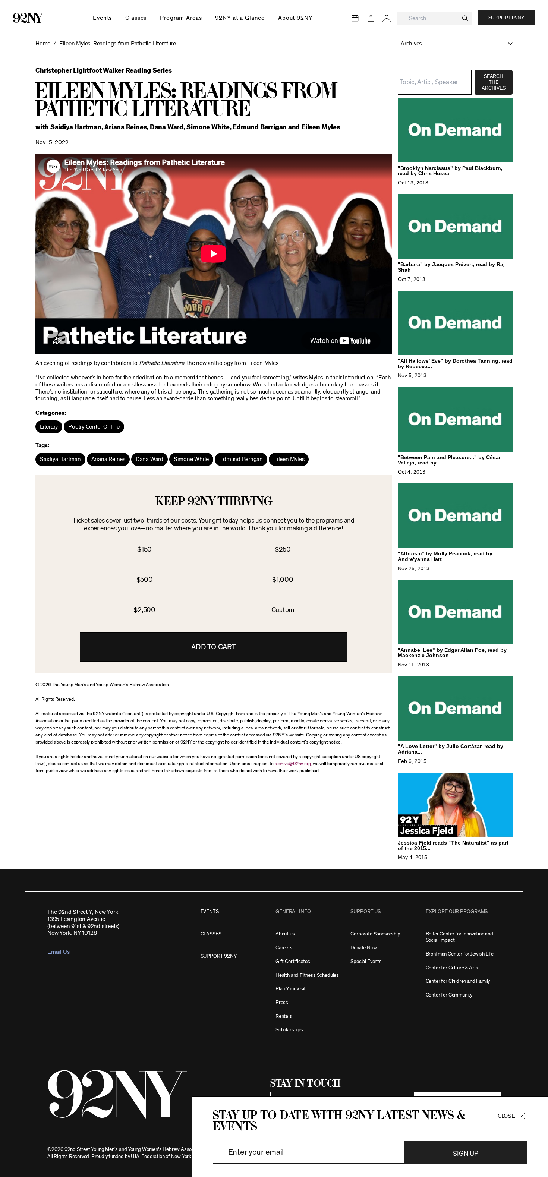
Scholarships (289, 1029)
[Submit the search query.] (465, 18)
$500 (144, 579)
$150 (144, 549)
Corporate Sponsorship (375, 934)
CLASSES (211, 934)
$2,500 (144, 609)
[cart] (371, 18)
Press (281, 1002)
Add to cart (213, 647)
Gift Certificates (292, 961)
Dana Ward (149, 459)
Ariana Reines (108, 459)
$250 (283, 549)
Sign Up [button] (465, 1154)
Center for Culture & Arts (452, 968)
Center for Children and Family (458, 981)
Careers (284, 947)
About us (285, 934)
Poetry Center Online (94, 427)
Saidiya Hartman (60, 459)
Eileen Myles (288, 459)
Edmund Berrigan (241, 459)
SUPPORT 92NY (219, 956)
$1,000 (282, 579)
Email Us (58, 952)
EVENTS (210, 911)
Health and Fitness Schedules (307, 975)
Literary (49, 427)
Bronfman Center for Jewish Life (460, 954)
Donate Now (363, 947)
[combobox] (434, 18)
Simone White (191, 459)
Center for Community (449, 995)
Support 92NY (506, 17)
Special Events (365, 961)
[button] (453, 44)
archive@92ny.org (293, 763)
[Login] (386, 18)
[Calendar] (355, 18)
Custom (283, 609)
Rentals (283, 1016)
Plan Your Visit (290, 988)
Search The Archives (493, 82)
